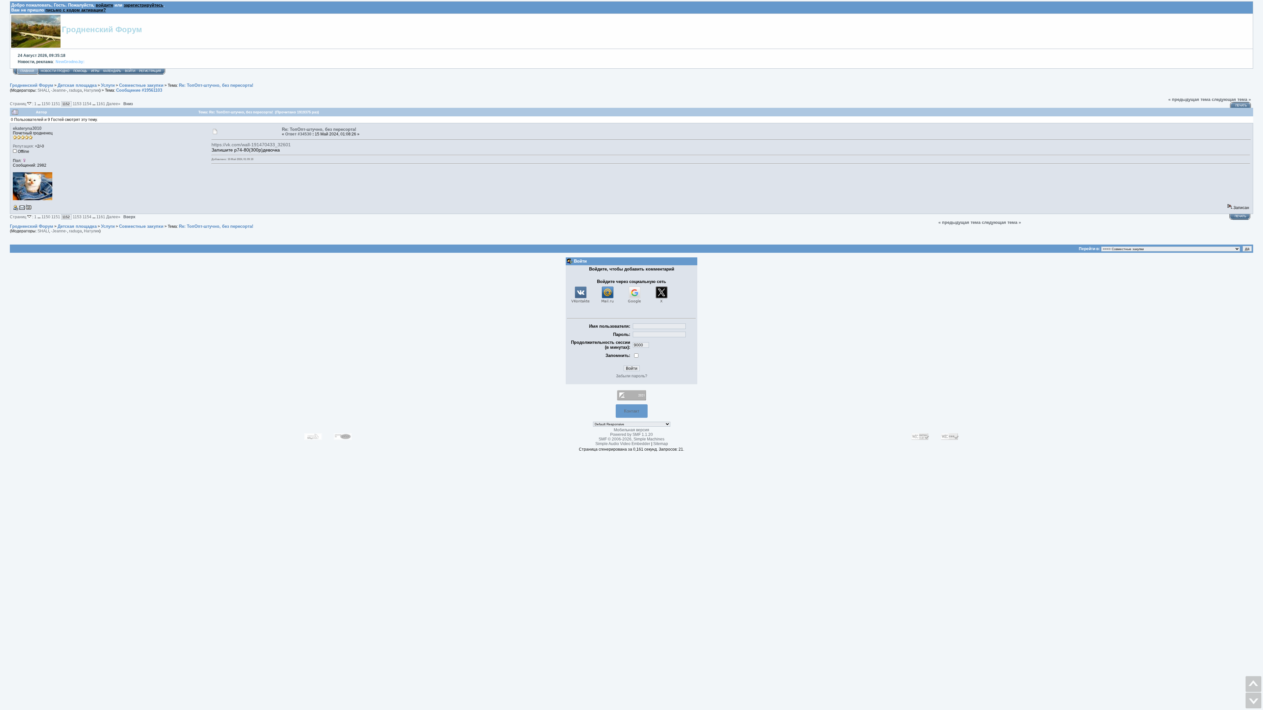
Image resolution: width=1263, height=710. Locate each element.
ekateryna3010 (27, 128)
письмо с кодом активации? (75, 10)
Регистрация (150, 71)
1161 (100, 104)
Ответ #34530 (298, 134)
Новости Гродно (55, 71)
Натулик (91, 90)
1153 (77, 104)
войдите (104, 5)
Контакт (631, 411)
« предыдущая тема (1189, 99)
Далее (113, 104)
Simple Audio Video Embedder (622, 443)
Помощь (80, 71)
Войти (130, 71)
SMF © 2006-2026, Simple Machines (631, 439)
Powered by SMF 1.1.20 (631, 434)
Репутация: (23, 146)
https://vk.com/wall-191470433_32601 (251, 144)
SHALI (43, 90)
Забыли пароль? (631, 376)
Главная (27, 71)
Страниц (18, 104)
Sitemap (660, 443)
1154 (87, 104)
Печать (1241, 105)
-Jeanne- (59, 90)
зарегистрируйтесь (143, 5)
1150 (45, 104)
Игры (95, 71)
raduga (75, 90)
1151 (55, 104)
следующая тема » (1231, 99)
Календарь (112, 71)
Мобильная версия (631, 430)
